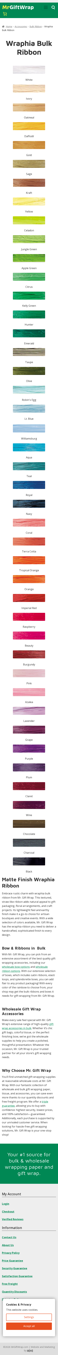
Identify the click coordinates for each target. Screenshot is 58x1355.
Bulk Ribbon (35, 26)
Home (9, 26)
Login (5, 1204)
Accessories (21, 26)
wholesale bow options (16, 967)
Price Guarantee (12, 1260)
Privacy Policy (10, 1253)
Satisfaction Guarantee (17, 1276)
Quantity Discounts (14, 1291)
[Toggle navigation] (45, 7)
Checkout (8, 1211)
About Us (8, 1245)
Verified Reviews (12, 1219)
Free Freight (10, 1284)
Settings (29, 1317)
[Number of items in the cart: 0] (5, 14)
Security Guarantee (14, 1268)
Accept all (29, 1326)
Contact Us (9, 1237)
